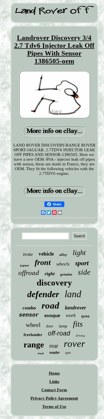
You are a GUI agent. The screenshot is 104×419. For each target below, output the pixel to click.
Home (54, 373)
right (50, 273)
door (49, 326)
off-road (59, 333)
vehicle (46, 254)
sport (82, 263)
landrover (75, 308)
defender (43, 294)
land (73, 294)
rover (74, 343)
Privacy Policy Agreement (54, 398)
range (34, 344)
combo (29, 308)
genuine (66, 274)
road (50, 306)
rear (53, 345)
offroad (28, 272)
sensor (29, 315)
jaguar (24, 265)
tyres (85, 316)
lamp (63, 326)
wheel (33, 324)
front (43, 262)
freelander (33, 334)
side (84, 272)
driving (80, 335)
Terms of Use (54, 406)
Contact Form (54, 390)
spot (68, 353)
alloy (63, 255)
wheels (63, 264)
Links (54, 381)
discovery (54, 282)
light (79, 253)
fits (78, 323)
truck (41, 353)
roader (54, 352)
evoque (52, 315)
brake (28, 254)
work (71, 315)
